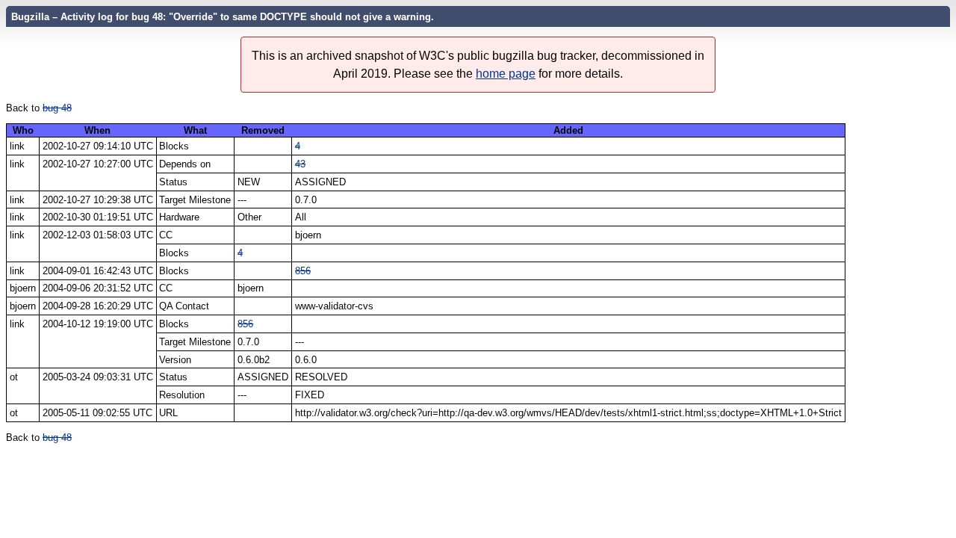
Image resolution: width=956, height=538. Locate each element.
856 (303, 270)
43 (300, 164)
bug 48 (57, 108)
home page (506, 73)
